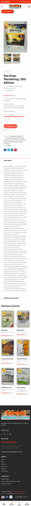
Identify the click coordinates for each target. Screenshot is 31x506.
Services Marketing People (10, 142)
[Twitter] (24, 2)
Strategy (20, 142)
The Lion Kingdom (18, 493)
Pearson (9, 145)
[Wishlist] (27, 503)
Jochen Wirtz (12, 88)
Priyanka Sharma (21, 360)
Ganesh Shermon (5, 360)
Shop (4, 504)
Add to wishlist (9, 130)
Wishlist (27, 504)
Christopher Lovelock (12, 86)
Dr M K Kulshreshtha (21, 332)
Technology (7, 143)
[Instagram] (26, 2)
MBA (22, 136)
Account (11, 504)
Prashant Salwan (21, 391)
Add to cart (11, 126)
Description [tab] (8, 160)
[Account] (11, 503)
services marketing (21, 140)
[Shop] (4, 503)
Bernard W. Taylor (5, 389)
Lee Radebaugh (24, 390)
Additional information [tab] (11, 298)
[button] (25, 23)
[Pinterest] (29, 2)
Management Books (15, 136)
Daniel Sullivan (20, 389)
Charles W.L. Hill (5, 332)
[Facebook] (22, 2)
